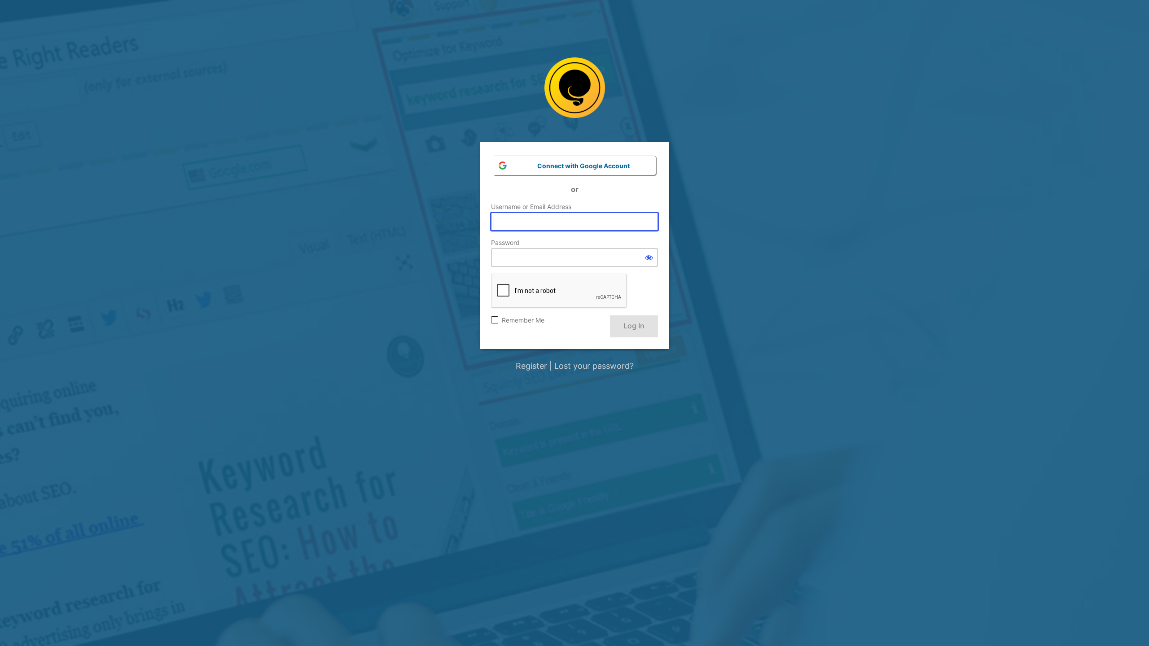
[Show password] (649, 257)
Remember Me (523, 320)
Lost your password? (594, 366)
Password (505, 242)
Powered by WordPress (574, 94)
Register (531, 366)
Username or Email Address (531, 206)
